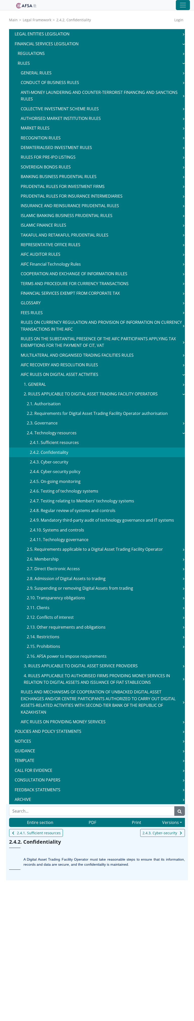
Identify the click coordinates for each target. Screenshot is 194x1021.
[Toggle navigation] (183, 5)
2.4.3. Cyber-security (159, 833)
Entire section (40, 822)
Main (13, 19)
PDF (92, 822)
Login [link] (178, 19)
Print (136, 822)
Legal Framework (37, 19)
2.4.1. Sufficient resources (39, 833)
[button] (183, 34)
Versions (170, 822)
